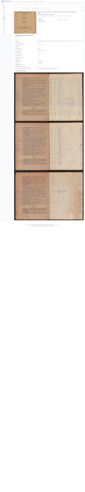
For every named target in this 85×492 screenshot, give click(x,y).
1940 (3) (4, 9)
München (3, 18)
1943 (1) (4, 14)
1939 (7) (4, 7)
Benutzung (30, 1)
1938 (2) (4, 5)
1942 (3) (4, 30)
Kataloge (20, 1)
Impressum (36, 1)
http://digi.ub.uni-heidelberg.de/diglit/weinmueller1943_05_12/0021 (48, 68)
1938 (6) (4, 23)
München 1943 (27, 8)
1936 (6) (4, 20)
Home (16, 1)
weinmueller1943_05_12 (35, 8)
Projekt (25, 1)
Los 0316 (47, 8)
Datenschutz (42, 1)
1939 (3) (4, 25)
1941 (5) (4, 29)
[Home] (22, 8)
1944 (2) (4, 16)
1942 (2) (4, 12)
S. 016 (43, 8)
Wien (3, 3)
